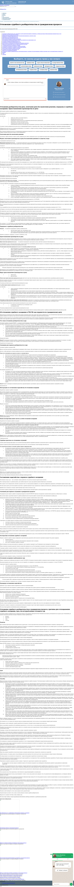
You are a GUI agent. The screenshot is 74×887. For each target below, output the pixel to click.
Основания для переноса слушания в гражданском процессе (14, 47)
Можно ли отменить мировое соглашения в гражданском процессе (13, 842)
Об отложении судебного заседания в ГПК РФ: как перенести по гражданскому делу (19, 39)
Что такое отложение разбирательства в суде (11, 40)
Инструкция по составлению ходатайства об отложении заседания (15, 43)
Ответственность (5, 17)
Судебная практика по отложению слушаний (11, 45)
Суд (3, 16)
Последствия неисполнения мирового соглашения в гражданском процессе (15, 857)
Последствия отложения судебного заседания (11, 48)
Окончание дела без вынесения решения (10, 34)
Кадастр (3, 15)
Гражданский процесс (6, 18)
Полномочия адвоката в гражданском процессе (9, 827)
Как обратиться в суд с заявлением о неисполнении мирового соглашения (14, 812)
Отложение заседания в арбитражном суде (10, 49)
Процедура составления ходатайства (9, 50)
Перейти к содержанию (4, 5)
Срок (3, 53)
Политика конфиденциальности (8, 883)
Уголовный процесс (6, 19)
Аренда (3, 14)
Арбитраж (4, 13)
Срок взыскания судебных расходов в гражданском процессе (12, 879)
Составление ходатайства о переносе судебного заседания (13, 46)
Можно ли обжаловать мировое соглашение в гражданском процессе (13, 872)
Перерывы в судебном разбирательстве (10, 36)
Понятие (4, 52)
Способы (4, 54)
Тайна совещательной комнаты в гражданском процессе (11, 874)
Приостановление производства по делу (10, 37)
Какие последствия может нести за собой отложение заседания (14, 44)
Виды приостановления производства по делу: (11, 38)
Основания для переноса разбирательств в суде (11, 42)
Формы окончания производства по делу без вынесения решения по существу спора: (19, 35)
